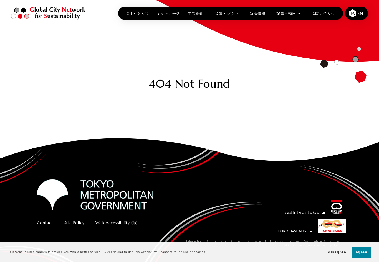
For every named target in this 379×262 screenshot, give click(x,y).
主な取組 (195, 13)
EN (360, 13)
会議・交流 (224, 13)
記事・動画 (286, 13)
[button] (207, 252)
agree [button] (361, 252)
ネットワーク (168, 13)
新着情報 (257, 13)
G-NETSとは (137, 13)
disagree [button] (337, 252)
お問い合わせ (323, 13)
